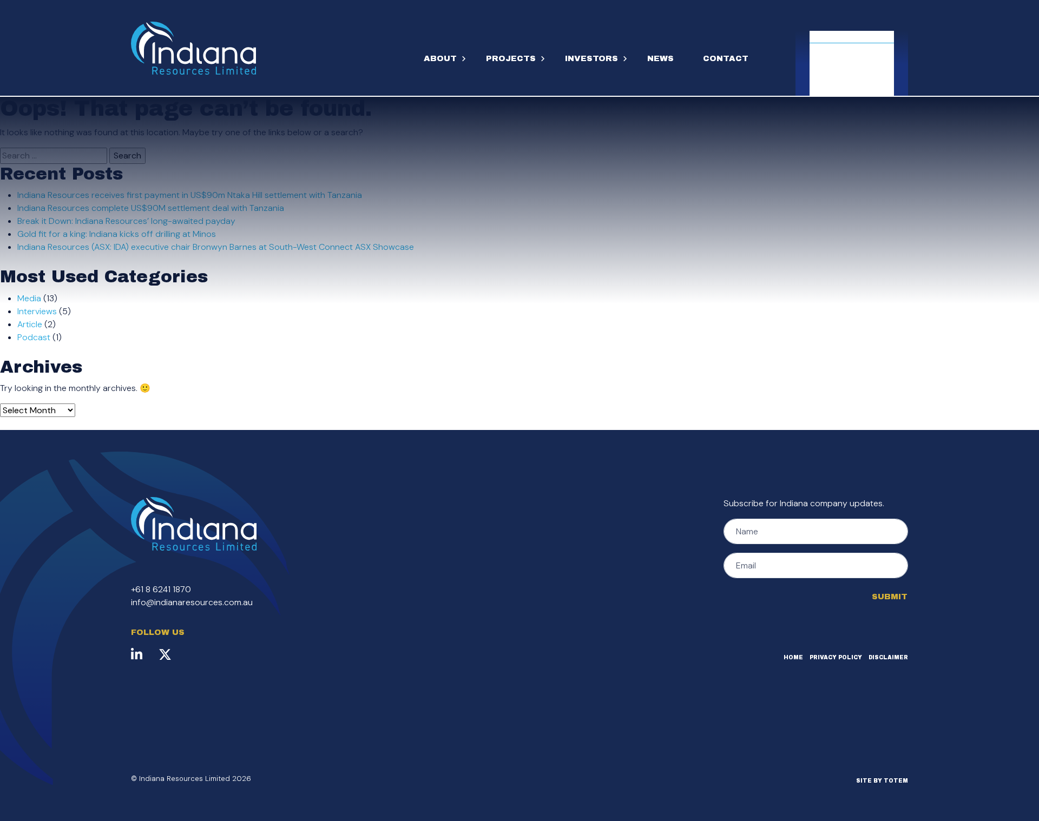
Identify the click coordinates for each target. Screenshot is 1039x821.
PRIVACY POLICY (836, 657)
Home (793, 657)
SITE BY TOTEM (882, 781)
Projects (511, 58)
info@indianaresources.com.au (192, 602)
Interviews (37, 311)
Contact (725, 58)
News (660, 58)
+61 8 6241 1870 (161, 589)
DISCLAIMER (888, 657)
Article (29, 324)
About (440, 58)
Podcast (33, 337)
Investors (591, 58)
